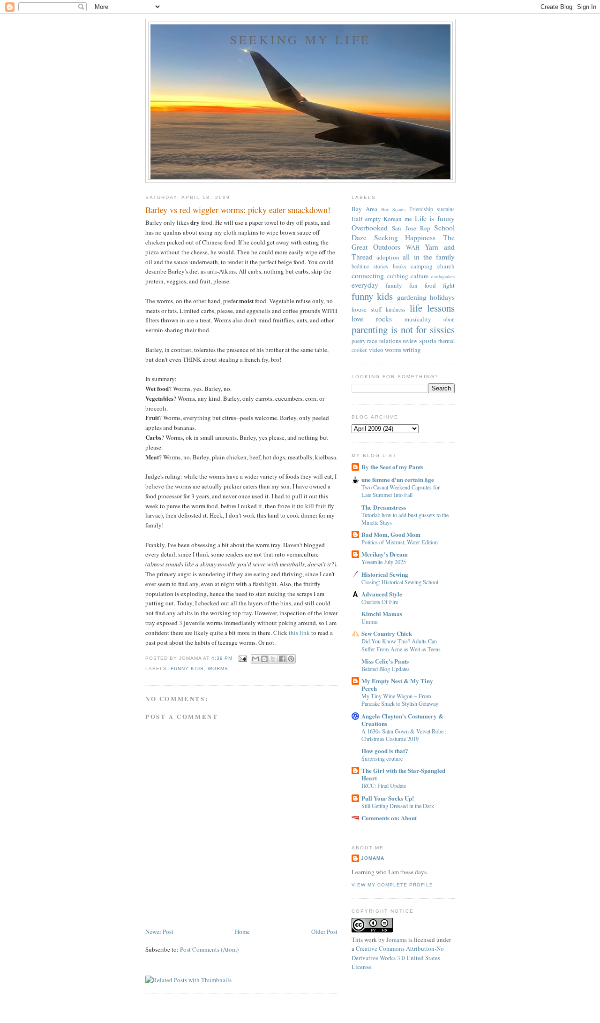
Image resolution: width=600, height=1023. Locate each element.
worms (218, 668)
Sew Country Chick (386, 633)
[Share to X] (273, 659)
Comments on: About (389, 817)
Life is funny (435, 218)
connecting (368, 275)
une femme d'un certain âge (397, 479)
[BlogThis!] (264, 659)
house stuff (367, 309)
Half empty (366, 218)
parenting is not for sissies (403, 329)
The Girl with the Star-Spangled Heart (403, 774)
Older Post (324, 931)
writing (412, 349)
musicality (418, 319)
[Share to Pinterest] (291, 659)
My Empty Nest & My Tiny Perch (397, 684)
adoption (387, 257)
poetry (359, 340)
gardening (412, 297)
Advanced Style (381, 593)
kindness (395, 309)
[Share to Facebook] (282, 659)
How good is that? (384, 750)
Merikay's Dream (384, 554)
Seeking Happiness (405, 237)
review (410, 340)
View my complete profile (392, 884)
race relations (384, 340)
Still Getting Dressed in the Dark (397, 805)
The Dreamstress (383, 507)
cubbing (397, 276)
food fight (440, 285)
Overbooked (370, 227)
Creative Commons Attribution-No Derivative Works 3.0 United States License (398, 957)
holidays (442, 297)
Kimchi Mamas (381, 613)
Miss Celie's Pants (385, 661)
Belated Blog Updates (385, 668)
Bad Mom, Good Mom (390, 534)
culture (419, 276)
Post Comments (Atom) (209, 949)
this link (299, 632)
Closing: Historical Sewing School (399, 582)
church (446, 266)
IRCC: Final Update (383, 785)
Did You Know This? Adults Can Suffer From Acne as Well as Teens (401, 644)
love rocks (372, 318)
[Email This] (255, 659)
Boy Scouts (393, 209)
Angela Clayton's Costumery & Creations (402, 719)
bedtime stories (370, 266)
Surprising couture (382, 758)
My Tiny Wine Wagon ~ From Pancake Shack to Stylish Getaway (399, 699)
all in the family (429, 256)
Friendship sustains (432, 209)
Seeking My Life (300, 39)
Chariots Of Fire (379, 601)
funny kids (187, 668)
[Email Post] (242, 658)
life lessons (432, 307)
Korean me (397, 218)
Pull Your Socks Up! (387, 798)
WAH (413, 247)
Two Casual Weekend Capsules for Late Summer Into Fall (400, 490)
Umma (369, 621)
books (399, 266)
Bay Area (364, 209)
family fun (402, 285)
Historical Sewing (384, 574)
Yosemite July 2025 (383, 561)
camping (422, 266)
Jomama (372, 858)
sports (427, 340)
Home (242, 931)
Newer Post (159, 931)
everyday (365, 285)
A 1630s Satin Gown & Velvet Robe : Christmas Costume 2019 (403, 734)
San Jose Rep (411, 228)
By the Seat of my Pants (392, 466)
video (376, 349)
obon (449, 319)
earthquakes (443, 276)
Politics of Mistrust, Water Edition (399, 542)
